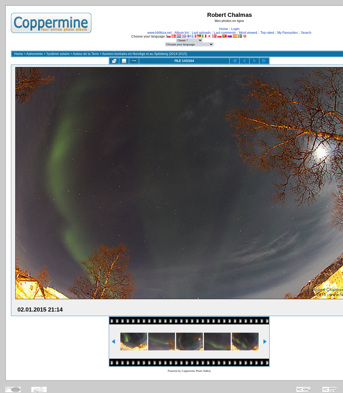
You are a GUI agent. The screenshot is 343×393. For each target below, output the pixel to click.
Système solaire (58, 54)
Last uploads (201, 33)
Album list (181, 33)
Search (306, 33)
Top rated (267, 33)
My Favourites (287, 33)
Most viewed (248, 33)
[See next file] (254, 61)
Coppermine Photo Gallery (196, 371)
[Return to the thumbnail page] (114, 61)
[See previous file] (244, 61)
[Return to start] (234, 61)
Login (235, 29)
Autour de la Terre (86, 54)
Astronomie (34, 54)
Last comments (225, 33)
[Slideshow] (134, 61)
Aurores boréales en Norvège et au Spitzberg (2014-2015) (144, 54)
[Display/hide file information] (124, 61)
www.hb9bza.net (159, 33)
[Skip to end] (264, 61)
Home (223, 29)
